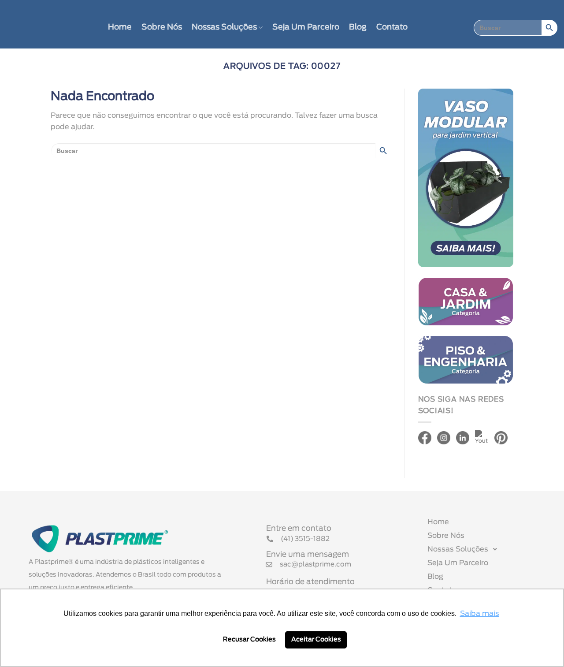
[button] (485, 549)
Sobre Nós (161, 27)
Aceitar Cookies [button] (316, 639)
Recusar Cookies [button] (249, 639)
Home (120, 27)
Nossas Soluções (224, 27)
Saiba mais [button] (479, 613)
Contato (392, 27)
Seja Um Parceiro (305, 27)
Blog (358, 27)
